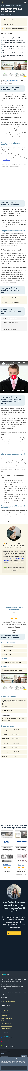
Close (24, 1056)
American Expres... (7, 842)
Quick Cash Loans (5, 1013)
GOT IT (14, 1068)
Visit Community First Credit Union (14, 670)
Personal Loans (5, 1010)
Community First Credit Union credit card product (13, 43)
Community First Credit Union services (13, 40)
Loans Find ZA (6, 1045)
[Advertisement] (14, 183)
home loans (6, 160)
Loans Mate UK (6, 1040)
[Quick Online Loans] (5, 2)
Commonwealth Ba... (21, 842)
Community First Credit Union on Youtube (14, 46)
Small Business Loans (6, 1026)
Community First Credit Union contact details (12, 55)
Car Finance (4, 1015)
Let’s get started (15, 933)
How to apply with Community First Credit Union (13, 49)
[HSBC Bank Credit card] (7, 858)
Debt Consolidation (6, 1023)
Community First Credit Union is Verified (13, 53)
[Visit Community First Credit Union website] (14, 683)
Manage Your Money (6, 1028)
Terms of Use (4, 1056)
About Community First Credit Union (12, 38)
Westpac (21, 865)
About (2, 1053)
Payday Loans (4, 1021)
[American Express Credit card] (7, 834)
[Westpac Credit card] (21, 858)
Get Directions (8, 711)
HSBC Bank (7, 865)
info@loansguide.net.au (9, 1001)
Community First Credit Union (10, 80)
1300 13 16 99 (7, 650)
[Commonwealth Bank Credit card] (21, 834)
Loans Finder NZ (6, 1036)
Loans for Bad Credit (6, 1018)
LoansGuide (4, 1051)
